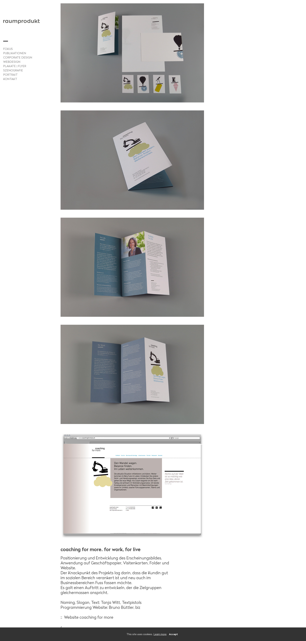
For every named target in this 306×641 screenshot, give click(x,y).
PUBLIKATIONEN (14, 53)
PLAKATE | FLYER (14, 66)
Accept (173, 634)
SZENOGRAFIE (13, 70)
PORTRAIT (10, 74)
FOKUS (8, 49)
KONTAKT (10, 79)
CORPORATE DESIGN (17, 57)
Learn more (160, 634)
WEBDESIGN (11, 62)
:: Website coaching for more (87, 617)
